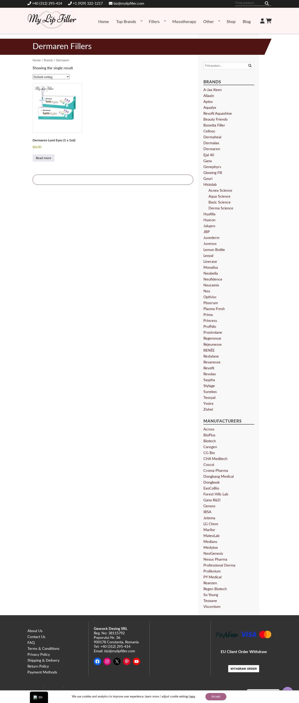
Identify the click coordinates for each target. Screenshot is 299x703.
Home (103, 22)
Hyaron (209, 220)
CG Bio (209, 453)
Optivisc (210, 297)
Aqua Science (219, 196)
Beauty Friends (215, 119)
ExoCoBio (211, 488)
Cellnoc (209, 131)
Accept (216, 696)
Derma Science (220, 208)
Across (208, 429)
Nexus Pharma (215, 559)
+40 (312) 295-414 (47, 4)
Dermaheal (212, 137)
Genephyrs (212, 167)
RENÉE (209, 350)
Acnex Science (220, 191)
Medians (210, 542)
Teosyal (209, 398)
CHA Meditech (215, 459)
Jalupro (209, 226)
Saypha (209, 380)
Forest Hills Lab (215, 494)
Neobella (210, 273)
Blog (247, 22)
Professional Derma (219, 565)
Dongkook (211, 482)
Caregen (210, 447)
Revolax (209, 374)
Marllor (209, 530)
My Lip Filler (34, 688)
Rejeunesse (212, 345)
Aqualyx (209, 108)
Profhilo (209, 327)
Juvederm (211, 238)
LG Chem (210, 524)
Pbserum (210, 303)
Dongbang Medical (218, 477)
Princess (210, 321)
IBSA (207, 512)
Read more (43, 158)
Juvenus (210, 244)
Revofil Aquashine (217, 114)
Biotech (209, 441)
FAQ (31, 643)
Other (208, 22)
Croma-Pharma (215, 471)
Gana (207, 161)
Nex (206, 291)
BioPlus (209, 435)
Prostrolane (212, 332)
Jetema (209, 518)
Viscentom (211, 607)
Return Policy (38, 666)
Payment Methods (42, 672)
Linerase (210, 262)
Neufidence (212, 279)
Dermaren (211, 149)
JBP (206, 232)
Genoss (209, 506)
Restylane (211, 356)
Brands (48, 60)
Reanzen (210, 583)
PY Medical (212, 577)
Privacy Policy (38, 655)
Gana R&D (211, 500)
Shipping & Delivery (43, 660)
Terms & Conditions (43, 649)
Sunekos (210, 392)
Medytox (210, 548)
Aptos (208, 102)
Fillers (154, 22)
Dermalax (211, 143)
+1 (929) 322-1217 (88, 4)
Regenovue (212, 338)
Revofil (208, 368)
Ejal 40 (208, 155)
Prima (208, 315)
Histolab (210, 185)
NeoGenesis (213, 554)
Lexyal (208, 256)
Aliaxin (208, 96)
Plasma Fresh (214, 309)
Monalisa (210, 268)
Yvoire (208, 404)
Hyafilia (209, 214)
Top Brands (126, 22)
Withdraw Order (243, 669)
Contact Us (36, 637)
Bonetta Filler (214, 125)
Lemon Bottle (214, 250)
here (192, 696)
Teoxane (210, 601)
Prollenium (212, 571)
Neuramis (211, 285)
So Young (210, 595)
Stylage (209, 386)
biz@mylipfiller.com (128, 4)
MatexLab (211, 536)
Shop (231, 22)
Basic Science (219, 202)
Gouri (207, 179)
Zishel (208, 409)
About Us (35, 631)
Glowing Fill (212, 173)
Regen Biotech (215, 589)
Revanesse (211, 362)
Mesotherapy (184, 22)
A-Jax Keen (212, 90)
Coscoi (208, 465)
